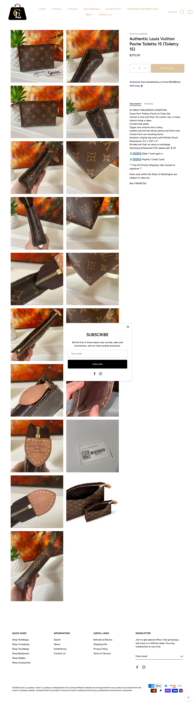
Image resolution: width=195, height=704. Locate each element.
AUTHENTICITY (113, 9)
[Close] (128, 326)
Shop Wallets (19, 658)
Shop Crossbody (20, 644)
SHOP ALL (57, 9)
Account (172, 12)
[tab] (136, 104)
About (57, 644)
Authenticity (60, 648)
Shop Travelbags (20, 648)
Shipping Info (100, 644)
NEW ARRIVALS (92, 9)
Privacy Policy (100, 648)
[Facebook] (94, 373)
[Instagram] (100, 373)
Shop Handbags (20, 639)
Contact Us (60, 653)
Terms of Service (102, 653)
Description (135, 103)
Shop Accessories (21, 662)
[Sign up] (181, 656)
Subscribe (97, 364)
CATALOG (73, 9)
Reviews (148, 103)
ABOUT (88, 14)
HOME (42, 9)
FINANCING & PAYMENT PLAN (142, 9)
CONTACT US (105, 14)
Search (57, 639)
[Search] (182, 12)
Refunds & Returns (102, 639)
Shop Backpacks (20, 653)
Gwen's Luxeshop (138, 33)
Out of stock (167, 68)
